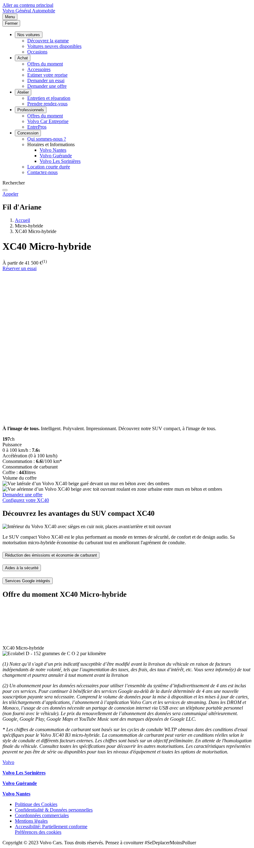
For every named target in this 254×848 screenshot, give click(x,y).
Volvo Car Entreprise (47, 121)
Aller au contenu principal (27, 5)
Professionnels (30, 110)
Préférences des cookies (38, 832)
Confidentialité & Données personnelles (54, 809)
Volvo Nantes (53, 150)
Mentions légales (31, 821)
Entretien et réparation (48, 98)
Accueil (22, 220)
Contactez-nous (42, 172)
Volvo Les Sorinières (60, 161)
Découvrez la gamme (48, 40)
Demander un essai (45, 80)
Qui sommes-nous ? (46, 139)
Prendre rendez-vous (47, 103)
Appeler (10, 194)
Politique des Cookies (36, 804)
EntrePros (36, 126)
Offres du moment (45, 63)
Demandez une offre (22, 494)
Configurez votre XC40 (25, 500)
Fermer (11, 23)
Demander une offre (47, 86)
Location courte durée (48, 166)
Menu (10, 17)
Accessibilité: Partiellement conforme (51, 826)
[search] (4, 190)
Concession (27, 133)
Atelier (23, 92)
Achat (22, 58)
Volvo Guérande (56, 155)
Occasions (37, 51)
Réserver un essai (19, 268)
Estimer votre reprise (47, 75)
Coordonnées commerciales (42, 815)
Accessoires (38, 69)
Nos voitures (28, 34)
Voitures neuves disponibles (54, 46)
